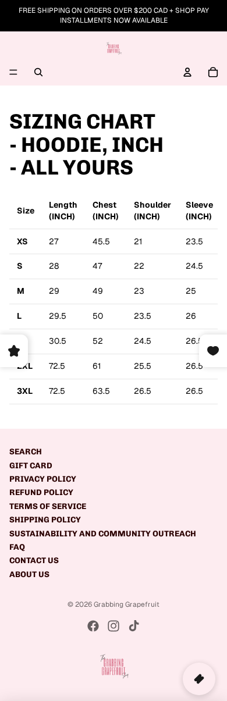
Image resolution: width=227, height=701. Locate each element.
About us (29, 574)
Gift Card (30, 466)
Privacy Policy (42, 479)
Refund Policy (41, 492)
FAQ (17, 547)
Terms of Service (47, 506)
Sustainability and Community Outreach (102, 534)
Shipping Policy (45, 520)
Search (25, 452)
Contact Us (34, 560)
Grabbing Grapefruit (126, 604)
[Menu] (13, 72)
